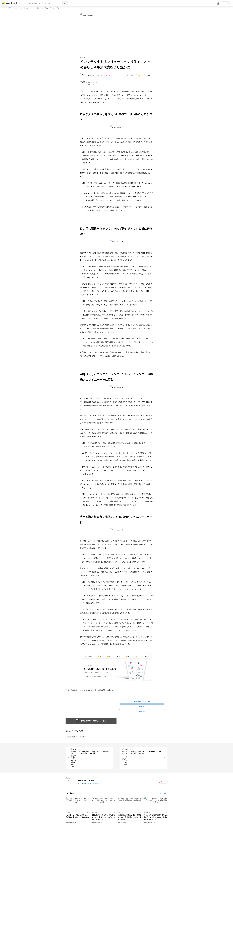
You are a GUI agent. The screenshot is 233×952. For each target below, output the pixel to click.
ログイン (226, 3)
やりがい (82, 736)
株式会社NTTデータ (12, 8)
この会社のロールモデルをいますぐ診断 (96, 676)
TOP (3, 8)
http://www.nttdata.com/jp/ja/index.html (90, 783)
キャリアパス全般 (71, 736)
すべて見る (163, 793)
